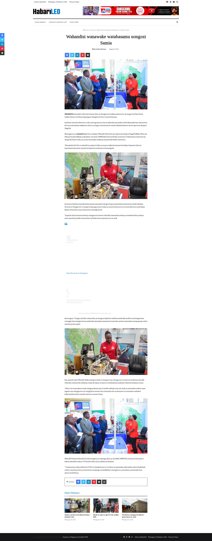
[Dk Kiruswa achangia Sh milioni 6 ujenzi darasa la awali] (134, 505)
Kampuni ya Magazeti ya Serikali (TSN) (75, 537)
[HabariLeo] (46, 11)
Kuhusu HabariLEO (40, 2)
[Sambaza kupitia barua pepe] (88, 55)
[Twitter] (72, 55)
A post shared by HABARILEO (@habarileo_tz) (94, 313)
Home (86, 30)
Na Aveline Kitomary (100, 49)
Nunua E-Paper (74, 2)
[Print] (104, 482)
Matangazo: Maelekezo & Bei (57, 2)
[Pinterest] (82, 55)
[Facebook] (67, 55)
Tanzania (93, 30)
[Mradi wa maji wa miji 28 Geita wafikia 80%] (106, 505)
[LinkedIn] (77, 55)
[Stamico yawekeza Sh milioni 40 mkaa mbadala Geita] (77, 505)
